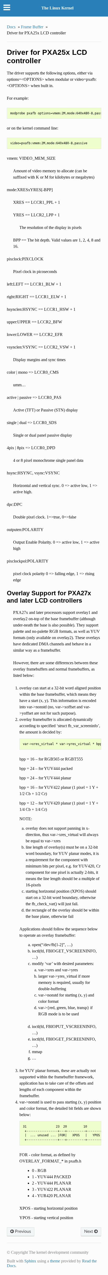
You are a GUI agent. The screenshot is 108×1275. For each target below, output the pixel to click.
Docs (11, 27)
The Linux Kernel (57, 8)
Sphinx (30, 1261)
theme (55, 1261)
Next (89, 1231)
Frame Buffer (32, 27)
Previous (22, 1231)
